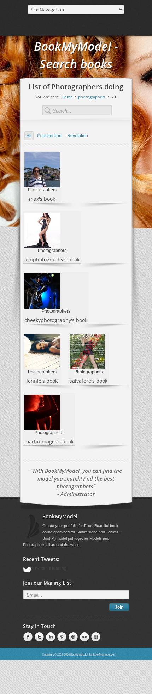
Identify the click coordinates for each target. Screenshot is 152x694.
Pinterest (50, 637)
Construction (49, 135)
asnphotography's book (52, 259)
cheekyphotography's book (55, 320)
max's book (42, 198)
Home (67, 96)
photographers (91, 96)
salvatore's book (88, 381)
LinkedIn (38, 637)
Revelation (77, 135)
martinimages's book (49, 441)
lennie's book (42, 381)
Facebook (27, 637)
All (29, 135)
